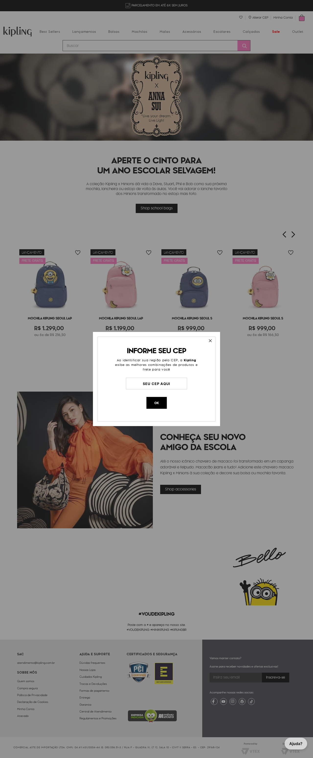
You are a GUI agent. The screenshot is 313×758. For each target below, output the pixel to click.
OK (156, 403)
